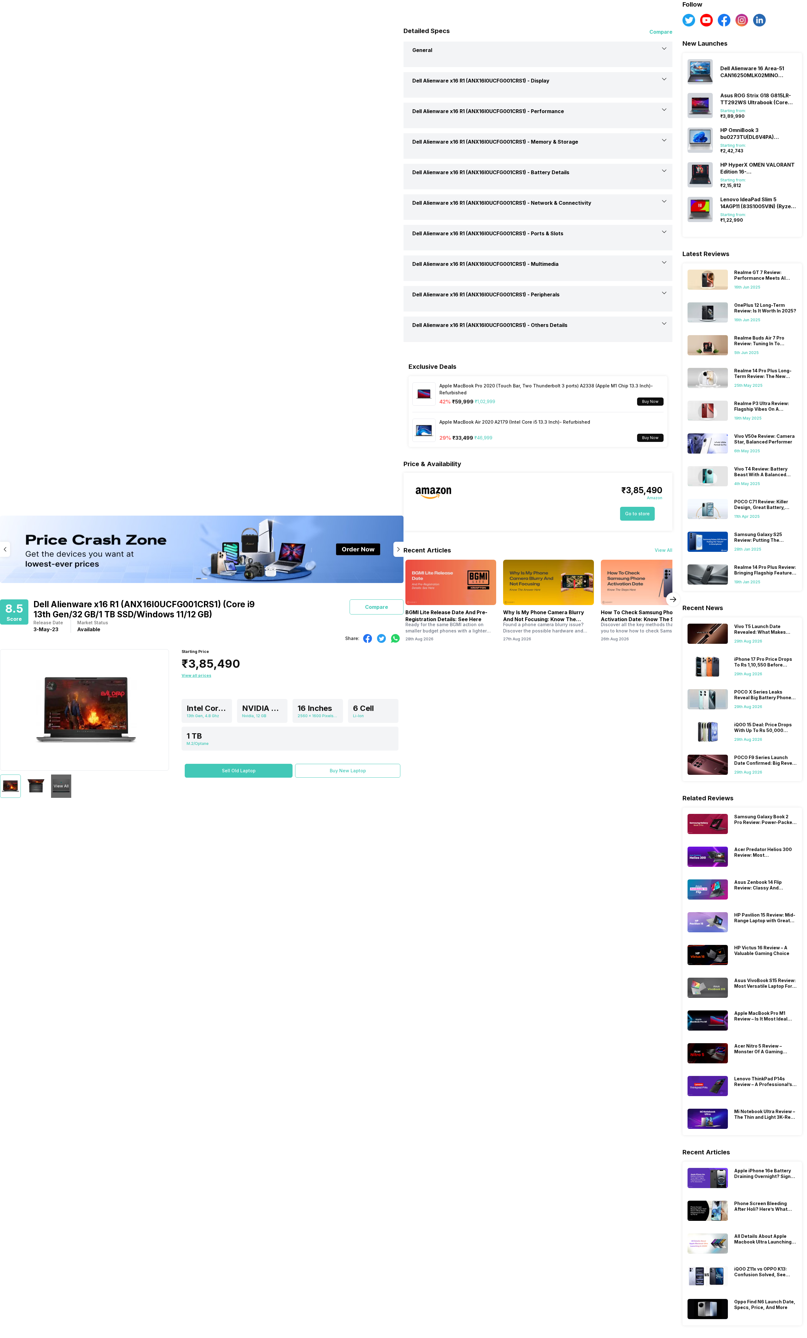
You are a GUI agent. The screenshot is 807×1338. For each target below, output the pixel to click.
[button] (239, 771)
